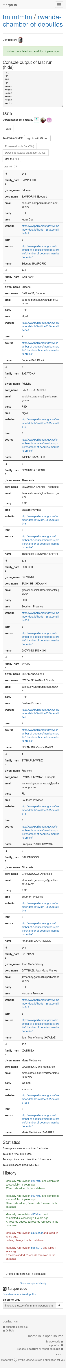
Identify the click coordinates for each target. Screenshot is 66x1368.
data (8, 128)
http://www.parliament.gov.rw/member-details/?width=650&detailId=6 (40, 906)
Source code (52, 1341)
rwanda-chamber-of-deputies (33, 20)
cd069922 (37, 1233)
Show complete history (33, 1283)
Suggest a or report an (38, 1349)
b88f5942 (36, 1247)
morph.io (10, 4)
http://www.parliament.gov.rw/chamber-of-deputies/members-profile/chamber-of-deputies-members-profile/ (40, 251)
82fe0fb (59, 1354)
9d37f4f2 (36, 1181)
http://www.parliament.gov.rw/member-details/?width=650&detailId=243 (40, 229)
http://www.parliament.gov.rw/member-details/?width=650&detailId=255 (40, 1098)
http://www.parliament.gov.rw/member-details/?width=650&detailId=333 (40, 616)
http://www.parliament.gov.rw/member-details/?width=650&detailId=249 (40, 1003)
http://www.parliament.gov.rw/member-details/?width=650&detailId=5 (40, 713)
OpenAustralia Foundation (41, 1360)
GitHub (10, 1330)
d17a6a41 (37, 1214)
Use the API (12, 159)
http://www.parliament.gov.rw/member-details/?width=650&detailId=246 (40, 326)
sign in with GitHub (37, 138)
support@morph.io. (17, 1327)
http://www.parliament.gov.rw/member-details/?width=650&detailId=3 (40, 519)
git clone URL (11, 1299)
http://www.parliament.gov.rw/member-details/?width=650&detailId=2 (40, 422)
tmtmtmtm (17, 16)
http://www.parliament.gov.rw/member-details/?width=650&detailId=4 (40, 809)
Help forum (53, 1345)
